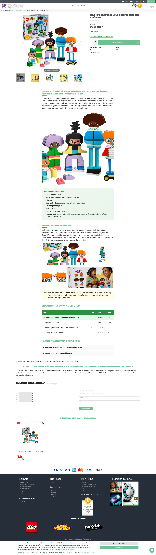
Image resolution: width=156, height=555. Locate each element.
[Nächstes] (80, 42)
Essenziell (23, 552)
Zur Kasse (23, 492)
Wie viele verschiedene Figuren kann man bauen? (64, 347)
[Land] (140, 1)
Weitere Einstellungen (87, 552)
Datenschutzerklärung (88, 486)
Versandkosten (87, 539)
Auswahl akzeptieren (119, 543)
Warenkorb (23, 490)
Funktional (77, 552)
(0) (98, 20)
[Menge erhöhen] (95, 41)
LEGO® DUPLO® (17, 10)
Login (52, 482)
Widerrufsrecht (24, 488)
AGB (83, 488)
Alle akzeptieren (119, 547)
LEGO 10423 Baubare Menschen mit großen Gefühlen (30, 452)
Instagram (54, 492)
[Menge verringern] (95, 44)
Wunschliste (96, 52)
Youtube (53, 494)
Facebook (54, 490)
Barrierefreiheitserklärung (89, 484)
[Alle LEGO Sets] (32, 527)
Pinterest (53, 496)
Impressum (85, 490)
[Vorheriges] (22, 42)
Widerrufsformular (25, 486)
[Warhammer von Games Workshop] (62, 527)
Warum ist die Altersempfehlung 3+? (59, 353)
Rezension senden (86, 408)
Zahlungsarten (24, 482)
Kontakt (84, 482)
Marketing (42, 552)
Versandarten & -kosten (27, 484)
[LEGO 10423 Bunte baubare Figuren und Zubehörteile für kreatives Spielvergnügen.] (49, 77)
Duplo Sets (73, 361)
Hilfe (21, 494)
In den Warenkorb (118, 42)
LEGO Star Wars (24, 502)
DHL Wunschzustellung (55, 552)
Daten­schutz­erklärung (67, 549)
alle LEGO (66, 361)
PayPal (68, 552)
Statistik (32, 552)
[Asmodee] (93, 527)
